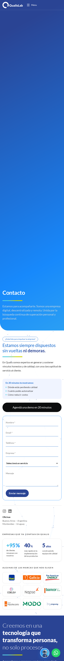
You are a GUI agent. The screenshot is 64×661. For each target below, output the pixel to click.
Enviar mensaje (17, 493)
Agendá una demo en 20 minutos (32, 407)
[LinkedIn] (10, 511)
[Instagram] (4, 511)
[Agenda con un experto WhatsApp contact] (56, 652)
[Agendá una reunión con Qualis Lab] (44, 652)
